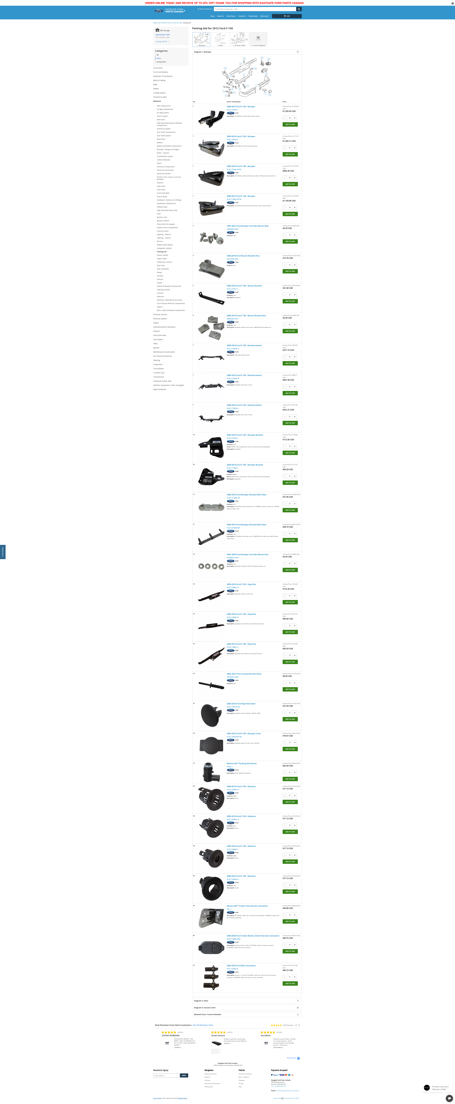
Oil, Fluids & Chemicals (162, 356)
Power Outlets (162, 255)
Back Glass (161, 139)
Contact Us (242, 16)
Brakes (156, 89)
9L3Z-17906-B (232, 139)
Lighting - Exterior (164, 234)
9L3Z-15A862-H (233, 819)
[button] (296, 1025)
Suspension (158, 364)
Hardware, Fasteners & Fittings (169, 200)
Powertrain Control (164, 262)
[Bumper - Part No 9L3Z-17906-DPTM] (211, 208)
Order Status (230, 16)
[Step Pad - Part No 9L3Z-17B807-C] (211, 656)
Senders (160, 276)
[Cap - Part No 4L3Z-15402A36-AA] (211, 746)
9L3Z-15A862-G (233, 789)
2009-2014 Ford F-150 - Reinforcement (244, 345)
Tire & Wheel (158, 368)
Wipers (160, 307)
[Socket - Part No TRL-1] (211, 918)
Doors (159, 163)
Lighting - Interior (164, 238)
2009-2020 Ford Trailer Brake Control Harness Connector (253, 935)
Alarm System (162, 116)
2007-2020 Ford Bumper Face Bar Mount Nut (247, 554)
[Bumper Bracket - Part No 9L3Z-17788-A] (211, 447)
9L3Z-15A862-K (233, 879)
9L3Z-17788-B (232, 468)
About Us (220, 16)
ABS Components (164, 106)
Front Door (161, 189)
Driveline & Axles (160, 97)
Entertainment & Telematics (164, 327)
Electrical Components (166, 167)
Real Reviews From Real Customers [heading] (173, 1025)
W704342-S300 (232, 677)
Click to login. (157, 1098)
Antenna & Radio (163, 129)
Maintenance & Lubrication (164, 352)
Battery (160, 142)
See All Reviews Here (203, 1025)
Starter (159, 283)
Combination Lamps (165, 156)
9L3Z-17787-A (232, 289)
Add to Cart (290, 124)
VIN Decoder (209, 1087)
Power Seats (162, 258)
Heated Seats (162, 207)
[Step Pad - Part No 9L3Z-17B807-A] (211, 596)
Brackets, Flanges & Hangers (168, 149)
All (158, 55)
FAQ (240, 1087)
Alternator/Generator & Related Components (169, 124)
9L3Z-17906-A (232, 110)
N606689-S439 (232, 229)
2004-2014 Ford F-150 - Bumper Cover (244, 733)
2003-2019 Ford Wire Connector (241, 965)
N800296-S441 (232, 319)
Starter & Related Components (169, 286)
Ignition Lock (162, 217)
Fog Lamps (161, 186)
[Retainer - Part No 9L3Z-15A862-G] (211, 798)
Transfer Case (158, 373)
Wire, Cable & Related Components (171, 310)
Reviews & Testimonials (212, 1083)
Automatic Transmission (163, 76)
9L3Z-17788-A (232, 438)
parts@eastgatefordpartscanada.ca (287, 1091)
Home (212, 16)
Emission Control (160, 314)
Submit (184, 1075)
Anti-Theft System (164, 135)
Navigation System (164, 248)
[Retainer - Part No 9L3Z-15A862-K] (211, 888)
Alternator (161, 119)
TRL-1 (229, 909)
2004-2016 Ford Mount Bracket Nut (243, 255)
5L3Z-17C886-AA (233, 498)
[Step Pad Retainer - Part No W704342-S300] (211, 686)
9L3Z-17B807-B (233, 617)
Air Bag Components (165, 109)
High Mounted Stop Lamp (167, 210)
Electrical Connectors (165, 170)
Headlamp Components (166, 203)
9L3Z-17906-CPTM (234, 169)
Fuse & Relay (162, 196)
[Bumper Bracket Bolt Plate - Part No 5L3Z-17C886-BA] (211, 537)
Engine (156, 323)
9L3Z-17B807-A (233, 587)
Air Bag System (163, 113)
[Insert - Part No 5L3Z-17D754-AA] (211, 716)
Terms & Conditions (245, 1074)
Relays (159, 272)
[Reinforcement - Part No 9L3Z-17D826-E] (211, 417)
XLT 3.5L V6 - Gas (176, 23)
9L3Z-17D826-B (233, 378)
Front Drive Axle (159, 335)
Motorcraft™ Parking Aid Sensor (242, 763)
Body (155, 84)
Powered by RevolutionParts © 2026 (286, 1098)
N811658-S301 (232, 259)
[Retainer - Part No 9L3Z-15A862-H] (211, 828)
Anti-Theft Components (166, 132)
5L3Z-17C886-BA (233, 528)
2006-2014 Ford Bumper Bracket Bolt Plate (246, 494)
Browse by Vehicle (211, 1074)
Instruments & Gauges (166, 224)
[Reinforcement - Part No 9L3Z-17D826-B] (211, 387)
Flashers (160, 183)
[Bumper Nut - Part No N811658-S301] (211, 268)
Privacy (241, 1083)
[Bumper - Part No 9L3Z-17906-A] (211, 119)
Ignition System (163, 220)
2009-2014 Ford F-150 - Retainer (241, 786)
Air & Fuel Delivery (160, 72)
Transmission (158, 377)
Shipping (241, 1080)
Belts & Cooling (159, 80)
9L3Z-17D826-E (233, 408)
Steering (156, 360)
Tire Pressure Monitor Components (171, 303)
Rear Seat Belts (163, 269)
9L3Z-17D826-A (233, 348)
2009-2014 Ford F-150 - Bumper (241, 106)
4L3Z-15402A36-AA (234, 737)
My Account (264, 16)
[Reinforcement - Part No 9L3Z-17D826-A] (211, 357)
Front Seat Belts (163, 193)
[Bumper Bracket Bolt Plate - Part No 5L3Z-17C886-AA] (211, 507)
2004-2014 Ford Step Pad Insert (241, 703)
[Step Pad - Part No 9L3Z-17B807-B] (211, 626)
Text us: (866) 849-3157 (279, 1086)
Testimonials (253, 16)
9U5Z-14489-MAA (233, 939)
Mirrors (160, 241)
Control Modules (163, 160)
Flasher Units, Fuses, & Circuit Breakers (169, 178)
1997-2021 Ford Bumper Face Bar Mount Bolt (248, 226)
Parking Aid (161, 252)
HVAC (155, 343)
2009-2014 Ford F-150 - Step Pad (241, 584)
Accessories (161, 62)
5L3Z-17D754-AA (233, 707)
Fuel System (158, 339)
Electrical (157, 101)
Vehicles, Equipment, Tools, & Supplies (168, 385)
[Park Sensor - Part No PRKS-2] (211, 772)
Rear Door (161, 265)
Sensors (160, 279)
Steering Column (163, 289)
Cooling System (159, 93)
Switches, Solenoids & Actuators (169, 300)
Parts (159, 58)
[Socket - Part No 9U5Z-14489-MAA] (211, 948)
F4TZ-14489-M (232, 969)
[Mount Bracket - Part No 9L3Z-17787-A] (211, 298)
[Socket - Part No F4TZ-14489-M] (211, 978)
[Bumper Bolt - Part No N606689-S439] (211, 238)
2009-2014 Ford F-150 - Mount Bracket (244, 285)
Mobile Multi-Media (165, 245)
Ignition (156, 348)
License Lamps (163, 231)
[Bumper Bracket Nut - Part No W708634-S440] (211, 566)
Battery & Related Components (169, 146)
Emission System (160, 318)
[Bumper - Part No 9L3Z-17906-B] (211, 148)
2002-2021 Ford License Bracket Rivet (244, 674)
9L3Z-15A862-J (232, 849)
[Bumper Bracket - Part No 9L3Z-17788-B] (211, 477)
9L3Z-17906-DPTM (234, 199)
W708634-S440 (232, 557)
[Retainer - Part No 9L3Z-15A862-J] (211, 858)
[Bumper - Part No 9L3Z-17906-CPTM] (211, 178)
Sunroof (160, 293)
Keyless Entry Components (167, 227)
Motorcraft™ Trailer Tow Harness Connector (247, 906)
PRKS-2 (229, 766)
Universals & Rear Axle (162, 381)
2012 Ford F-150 (163, 23)
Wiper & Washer (159, 389)
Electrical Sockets (164, 173)
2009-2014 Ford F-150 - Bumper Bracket (245, 435)
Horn (159, 214)
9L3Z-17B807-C (233, 647)
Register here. (182, 1098)
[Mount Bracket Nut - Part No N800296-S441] (211, 328)
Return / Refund (244, 1077)
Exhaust (156, 331)
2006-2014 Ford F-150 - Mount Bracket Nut (246, 315)
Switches (160, 296)
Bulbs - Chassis (163, 153)
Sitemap (207, 1080)
